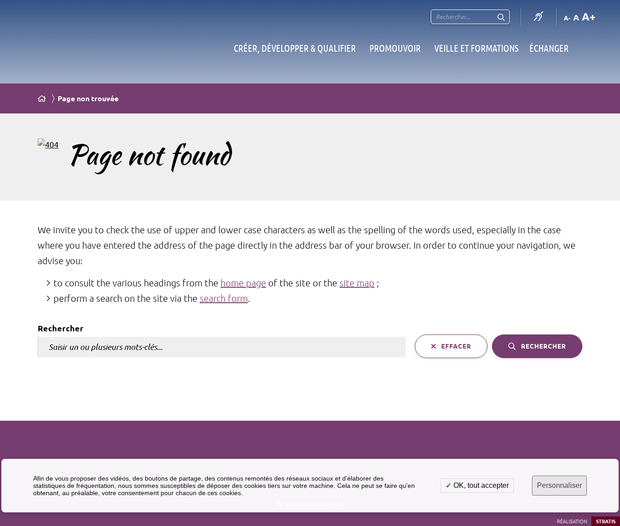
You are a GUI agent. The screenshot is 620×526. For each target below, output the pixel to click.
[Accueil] (42, 98)
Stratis (605, 521)
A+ (588, 16)
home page (243, 283)
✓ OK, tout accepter (477, 485)
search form (224, 298)
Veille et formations (476, 48)
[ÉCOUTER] (538, 17)
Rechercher (61, 328)
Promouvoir (395, 48)
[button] (48, 145)
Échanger (549, 48)
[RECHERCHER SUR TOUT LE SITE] (501, 17)
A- (567, 18)
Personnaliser (559, 485)
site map (357, 283)
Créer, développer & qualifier (295, 48)
